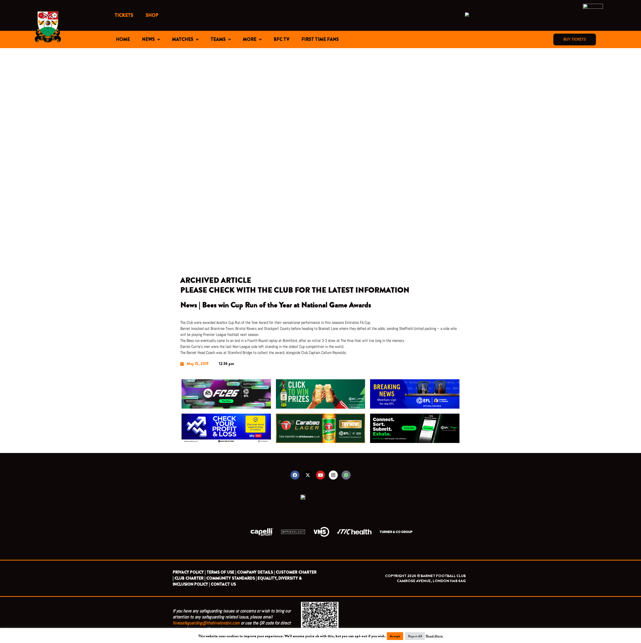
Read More (434, 636)
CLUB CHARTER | (190, 578)
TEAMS (218, 39)
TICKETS (124, 15)
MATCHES (182, 39)
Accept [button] (395, 636)
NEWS (148, 39)
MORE (249, 39)
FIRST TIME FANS (320, 39)
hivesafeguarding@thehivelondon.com (206, 623)
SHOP (152, 15)
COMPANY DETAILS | (256, 572)
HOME (123, 39)
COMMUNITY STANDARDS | (231, 578)
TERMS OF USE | (221, 572)
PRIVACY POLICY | (189, 572)
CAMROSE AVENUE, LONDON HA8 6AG (431, 581)
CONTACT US (223, 584)
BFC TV (281, 39)
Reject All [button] (415, 636)
